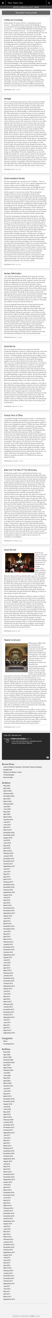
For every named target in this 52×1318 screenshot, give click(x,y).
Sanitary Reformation (12, 273)
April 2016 (6, 903)
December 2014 (8, 926)
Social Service (9, 346)
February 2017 (8, 882)
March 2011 (7, 1030)
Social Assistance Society (14, 178)
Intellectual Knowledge (13, 20)
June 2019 (7, 825)
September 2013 (9, 955)
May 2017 (6, 874)
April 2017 (6, 877)
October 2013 (8, 952)
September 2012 (9, 986)
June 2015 (7, 918)
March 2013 (7, 970)
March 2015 (7, 923)
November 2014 (8, 929)
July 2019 (6, 822)
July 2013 (6, 960)
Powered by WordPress (20, 1316)
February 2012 (8, 1004)
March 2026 (7, 791)
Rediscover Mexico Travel (12, 772)
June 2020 (7, 809)
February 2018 (8, 853)
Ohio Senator (24, 183)
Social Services (10, 549)
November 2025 (8, 796)
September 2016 (9, 892)
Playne (37, 1316)
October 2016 (8, 890)
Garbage (7, 98)
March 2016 (7, 905)
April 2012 (6, 999)
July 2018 (6, 840)
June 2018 (7, 843)
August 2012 (7, 989)
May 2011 (6, 1025)
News (5, 1041)
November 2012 (8, 981)
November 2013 (8, 949)
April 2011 (6, 1028)
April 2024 (6, 799)
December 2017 (8, 859)
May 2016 (6, 900)
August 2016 (7, 895)
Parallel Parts (7, 770)
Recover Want (8, 777)
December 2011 (8, 1009)
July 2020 (6, 806)
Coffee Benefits (8, 775)
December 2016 (8, 885)
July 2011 (6, 1020)
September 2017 (9, 866)
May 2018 (6, 845)
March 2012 (7, 1002)
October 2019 (8, 819)
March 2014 (7, 939)
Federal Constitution (12, 640)
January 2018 (8, 856)
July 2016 (6, 897)
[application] (26, 746)
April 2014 (6, 936)
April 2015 (6, 921)
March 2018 (7, 851)
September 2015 (9, 913)
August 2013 (7, 957)
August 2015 (7, 916)
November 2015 (8, 910)
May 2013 (6, 965)
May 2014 (6, 934)
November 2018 (8, 835)
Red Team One (15, 2)
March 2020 (7, 817)
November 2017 (8, 861)
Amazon (41, 48)
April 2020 (6, 814)
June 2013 (7, 962)
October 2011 (8, 1015)
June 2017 (7, 872)
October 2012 (8, 983)
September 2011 (9, 1017)
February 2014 (8, 942)
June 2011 (7, 1022)
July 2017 (6, 869)
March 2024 (7, 801)
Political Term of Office (13, 415)
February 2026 (8, 793)
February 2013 (8, 973)
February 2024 (8, 804)
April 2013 (6, 968)
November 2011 (8, 1012)
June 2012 (7, 994)
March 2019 (7, 830)
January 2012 (8, 1007)
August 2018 (7, 838)
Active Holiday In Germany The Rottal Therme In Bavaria (22, 767)
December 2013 (8, 947)
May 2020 (6, 812)
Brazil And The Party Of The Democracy (20, 470)
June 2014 (7, 931)
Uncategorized (8, 1044)
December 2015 (8, 908)
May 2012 (6, 996)
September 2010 (9, 1033)
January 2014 (8, 944)
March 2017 (7, 879)
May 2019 (6, 827)
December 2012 (8, 978)
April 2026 (6, 788)
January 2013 (8, 976)
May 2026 (6, 786)
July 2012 (6, 991)
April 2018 (6, 848)
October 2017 (8, 864)
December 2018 (8, 832)
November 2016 (8, 887)
